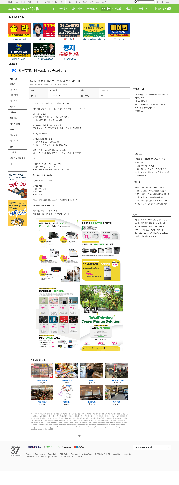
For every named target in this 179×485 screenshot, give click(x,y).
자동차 (69, 2)
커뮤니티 (38, 2)
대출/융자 (14, 112)
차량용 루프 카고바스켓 (144, 166)
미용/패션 (14, 141)
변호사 (13, 84)
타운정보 (47, 2)
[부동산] (118, 8)
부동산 (61, 2)
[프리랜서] (63, 8)
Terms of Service (40, 454)
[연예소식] (151, 183)
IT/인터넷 (14, 152)
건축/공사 (14, 118)
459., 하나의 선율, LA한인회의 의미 (149, 230)
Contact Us (127, 454)
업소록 (103, 2)
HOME (10, 2)
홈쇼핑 (85, 2)
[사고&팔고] (92, 8)
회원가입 (160, 2)
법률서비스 (14, 89)
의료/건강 (14, 135)
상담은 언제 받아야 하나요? (146, 236)
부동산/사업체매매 (18, 158)
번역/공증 (14, 95)
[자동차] (129, 8)
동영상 (30, 2)
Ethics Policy (64, 454)
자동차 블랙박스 (141, 175)
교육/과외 (14, 129)
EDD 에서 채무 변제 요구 (145, 108)
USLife (54, 2)
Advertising (116, 454)
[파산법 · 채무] (151, 90)
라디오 (22, 2)
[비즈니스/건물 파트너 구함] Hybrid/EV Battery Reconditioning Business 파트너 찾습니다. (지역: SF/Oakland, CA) (37, 70)
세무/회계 (14, 106)
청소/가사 (14, 147)
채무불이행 (139, 98)
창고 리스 (139, 111)
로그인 (168, 2)
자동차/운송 (15, 124)
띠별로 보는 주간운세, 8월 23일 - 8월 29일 (151, 226)
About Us (29, 454)
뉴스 (16, 2)
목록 (80, 436)
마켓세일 (77, 2)
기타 (12, 164)
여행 (91, 2)
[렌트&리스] (77, 8)
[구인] (52, 8)
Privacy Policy (52, 454)
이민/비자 (14, 101)
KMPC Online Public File (102, 454)
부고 (97, 2)
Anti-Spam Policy (86, 454)
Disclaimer (74, 454)
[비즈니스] (106, 8)
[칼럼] (151, 215)
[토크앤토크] (142, 8)
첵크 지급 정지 (141, 101)
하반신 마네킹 (140, 162)
